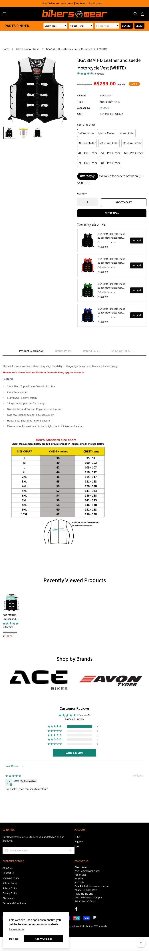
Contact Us (8, 872)
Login (77, 836)
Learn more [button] (16, 929)
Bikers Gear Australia (27, 49)
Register (78, 841)
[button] (85, 73)
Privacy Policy (10, 893)
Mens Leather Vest (110, 101)
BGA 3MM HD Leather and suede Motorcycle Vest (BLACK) (111, 236)
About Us (8, 867)
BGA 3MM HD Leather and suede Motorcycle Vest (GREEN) (111, 286)
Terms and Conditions (14, 903)
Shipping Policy (11, 878)
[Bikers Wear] (74, 14)
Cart (76, 846)
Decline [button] (13, 938)
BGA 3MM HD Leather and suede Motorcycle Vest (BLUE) (111, 311)
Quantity (82, 193)
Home (6, 49)
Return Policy (10, 888)
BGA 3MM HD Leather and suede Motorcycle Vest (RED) (111, 261)
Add (138, 240)
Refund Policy (10, 883)
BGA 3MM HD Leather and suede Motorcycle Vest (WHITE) (11, 617)
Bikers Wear (106, 95)
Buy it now (112, 213)
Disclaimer (8, 898)
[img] (13, 776)
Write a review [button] (74, 753)
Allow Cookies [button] (44, 938)
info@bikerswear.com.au (95, 886)
